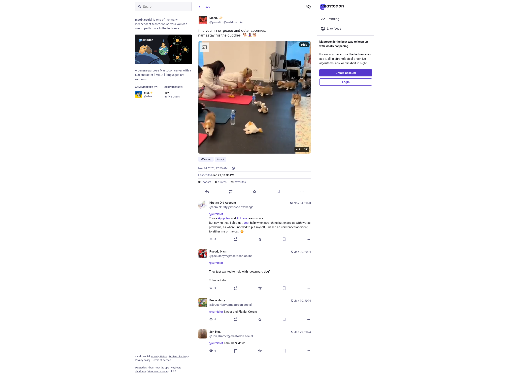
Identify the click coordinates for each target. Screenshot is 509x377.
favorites (238, 182)
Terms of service (161, 360)
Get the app (162, 367)
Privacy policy (142, 360)
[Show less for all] (308, 7)
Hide (304, 44)
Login (346, 82)
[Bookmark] (278, 191)
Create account (346, 73)
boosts (204, 182)
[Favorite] (254, 191)
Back (206, 7)
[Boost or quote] (230, 191)
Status (163, 356)
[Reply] (207, 191)
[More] (302, 192)
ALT (298, 149)
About (154, 356)
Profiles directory (178, 356)
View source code (158, 371)
